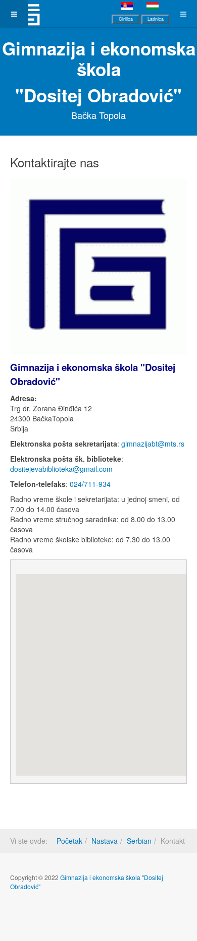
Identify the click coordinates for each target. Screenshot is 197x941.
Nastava (104, 841)
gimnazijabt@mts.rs (152, 443)
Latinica (155, 19)
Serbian (139, 841)
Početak (69, 841)
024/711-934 (90, 484)
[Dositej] (28, 14)
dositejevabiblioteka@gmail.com (61, 469)
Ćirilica (126, 19)
